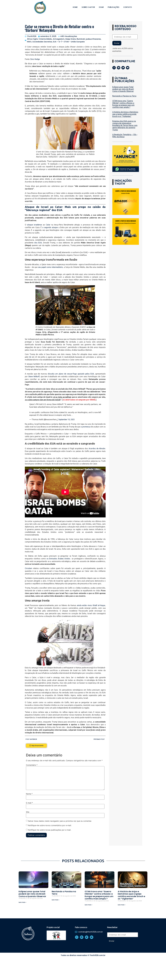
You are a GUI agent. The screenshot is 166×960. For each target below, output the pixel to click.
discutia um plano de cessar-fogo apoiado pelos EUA (71, 374)
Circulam (28, 568)
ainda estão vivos (84, 605)
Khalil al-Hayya (99, 605)
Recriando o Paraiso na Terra (124, 96)
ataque (30, 225)
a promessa (85, 427)
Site (27, 812)
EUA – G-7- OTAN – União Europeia (69, 41)
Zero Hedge (35, 59)
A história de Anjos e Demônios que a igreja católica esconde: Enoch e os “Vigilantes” (125, 114)
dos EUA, (38, 243)
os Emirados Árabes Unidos (58, 559)
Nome (29, 794)
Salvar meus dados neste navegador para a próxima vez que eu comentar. (60, 821)
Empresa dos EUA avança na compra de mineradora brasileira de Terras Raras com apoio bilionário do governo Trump (124, 125)
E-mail (29, 803)
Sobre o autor (88, 7)
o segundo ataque (50, 227)
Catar (48, 225)
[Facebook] (118, 67)
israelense (38, 225)
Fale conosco (81, 927)
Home (75, 7)
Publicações (113, 7)
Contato (127, 7)
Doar (101, 7)
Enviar (116, 43)
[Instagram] (114, 67)
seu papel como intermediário (50, 267)
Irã (30, 357)
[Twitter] (123, 67)
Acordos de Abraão (97, 448)
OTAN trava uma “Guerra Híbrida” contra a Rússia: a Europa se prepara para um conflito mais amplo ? (123, 104)
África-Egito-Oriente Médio (39, 39)
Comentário (31, 765)
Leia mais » (22, 902)
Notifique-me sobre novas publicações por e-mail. (49, 830)
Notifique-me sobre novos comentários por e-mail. (49, 825)
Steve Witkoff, (34, 376)
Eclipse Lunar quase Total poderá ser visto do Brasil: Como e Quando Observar (123, 89)
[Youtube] (127, 67)
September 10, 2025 (66, 419)
